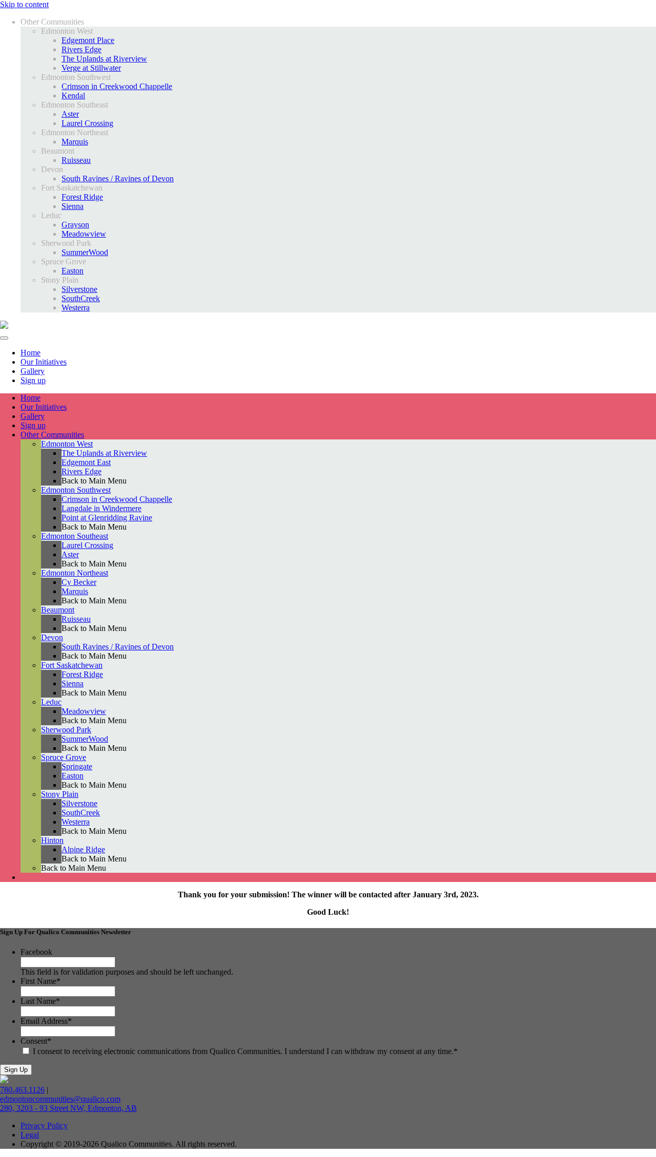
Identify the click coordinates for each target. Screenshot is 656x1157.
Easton (72, 270)
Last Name (40, 1001)
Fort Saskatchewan (71, 665)
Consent (35, 1041)
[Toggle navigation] (4, 338)
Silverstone (79, 289)
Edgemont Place (87, 40)
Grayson (75, 224)
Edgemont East (86, 462)
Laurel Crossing (87, 123)
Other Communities (52, 434)
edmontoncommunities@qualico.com (60, 1099)
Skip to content (24, 4)
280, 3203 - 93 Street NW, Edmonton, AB (68, 1108)
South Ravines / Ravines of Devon (117, 178)
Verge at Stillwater (91, 68)
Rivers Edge (81, 49)
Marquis (74, 141)
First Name (40, 981)
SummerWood (84, 252)
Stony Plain (59, 794)
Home (30, 397)
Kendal (73, 95)
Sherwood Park (66, 729)
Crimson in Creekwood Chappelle (116, 86)
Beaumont (57, 609)
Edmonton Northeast (74, 573)
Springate (76, 766)
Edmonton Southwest (76, 490)
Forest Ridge (82, 197)
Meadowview (83, 233)
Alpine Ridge (83, 849)
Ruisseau (76, 160)
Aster (70, 114)
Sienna (72, 206)
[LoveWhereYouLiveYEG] (4, 326)
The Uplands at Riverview (104, 58)
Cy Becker (78, 582)
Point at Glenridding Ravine (106, 517)
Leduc (51, 702)
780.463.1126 (22, 1089)
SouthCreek (80, 298)
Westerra (75, 307)
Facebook (36, 952)
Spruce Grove (63, 757)
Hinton (52, 840)
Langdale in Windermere (101, 508)
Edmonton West (67, 443)
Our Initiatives (43, 407)
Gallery (32, 416)
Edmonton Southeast (74, 536)
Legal (29, 1134)
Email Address (46, 1021)
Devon (52, 637)
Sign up (33, 425)
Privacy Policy (44, 1125)
